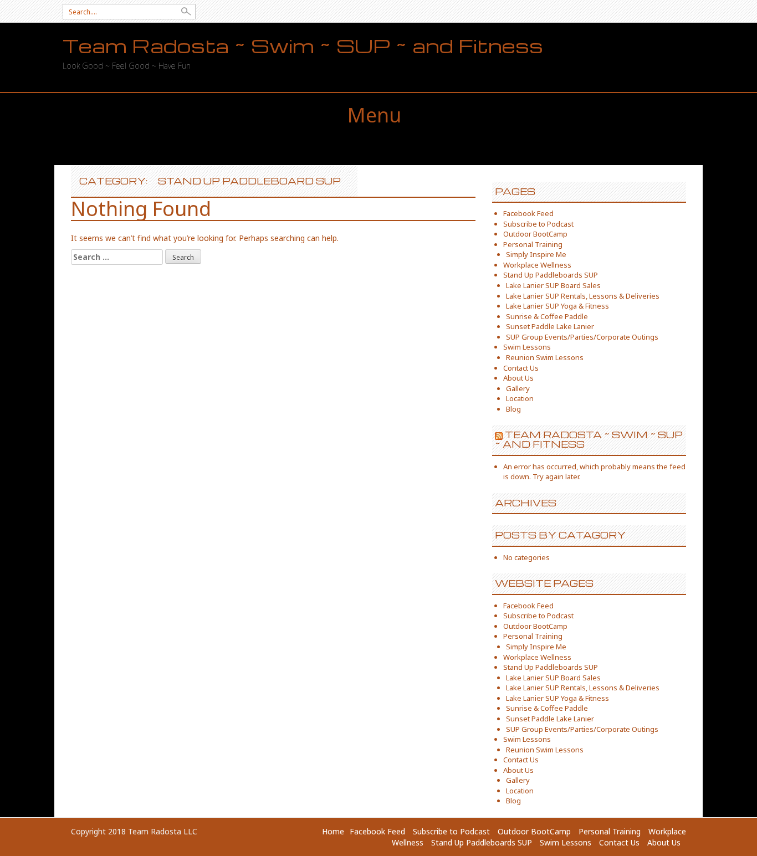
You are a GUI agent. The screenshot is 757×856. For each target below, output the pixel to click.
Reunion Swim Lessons (545, 357)
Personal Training (532, 244)
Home (333, 831)
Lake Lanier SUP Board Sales (553, 285)
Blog (513, 409)
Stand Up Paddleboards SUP (550, 275)
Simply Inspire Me (536, 254)
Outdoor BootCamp (535, 234)
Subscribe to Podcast (538, 224)
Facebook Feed (528, 213)
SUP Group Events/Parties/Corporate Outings (582, 337)
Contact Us (521, 368)
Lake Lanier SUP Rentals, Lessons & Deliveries (582, 296)
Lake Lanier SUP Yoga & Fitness (557, 306)
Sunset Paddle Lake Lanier (550, 326)
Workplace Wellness (537, 265)
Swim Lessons (527, 347)
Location (520, 398)
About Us (518, 378)
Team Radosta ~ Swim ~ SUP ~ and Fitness (303, 45)
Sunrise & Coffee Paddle (547, 316)
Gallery (518, 388)
